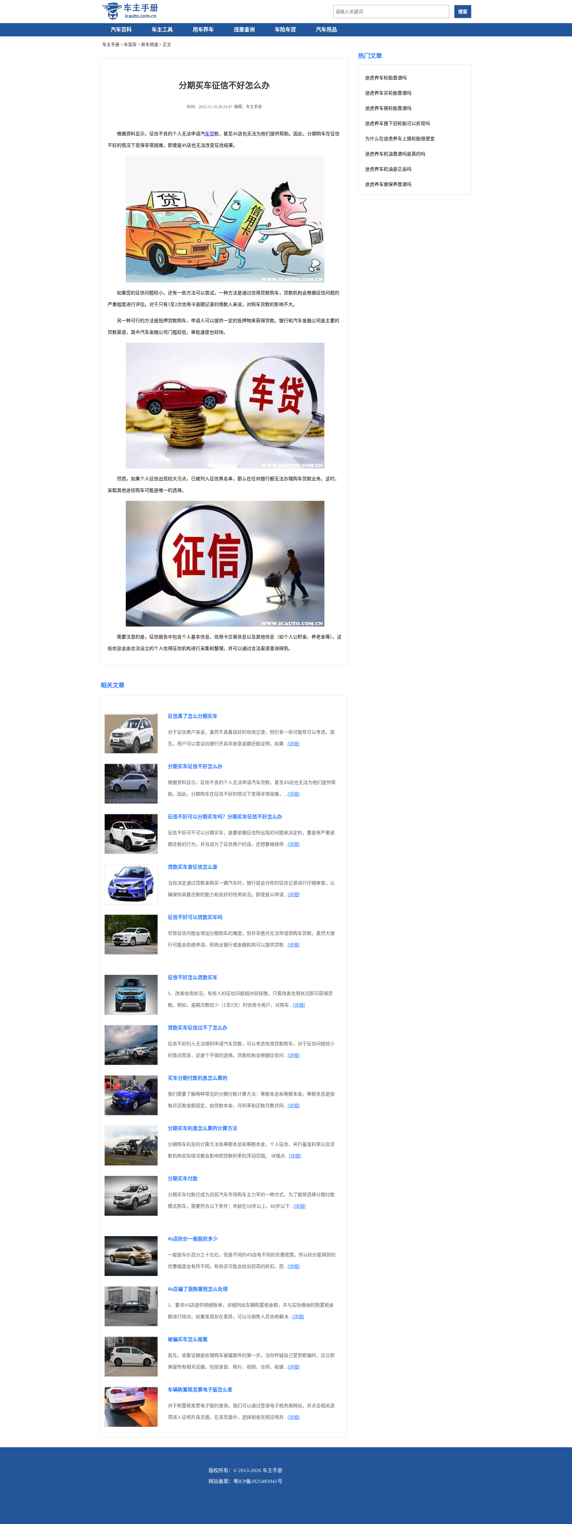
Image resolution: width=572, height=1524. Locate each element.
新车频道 (149, 44)
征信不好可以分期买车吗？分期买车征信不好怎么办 (225, 816)
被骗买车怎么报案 (188, 1339)
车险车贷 (285, 29)
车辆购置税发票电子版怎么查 (200, 1389)
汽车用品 (326, 29)
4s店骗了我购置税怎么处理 (198, 1289)
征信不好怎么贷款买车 (192, 977)
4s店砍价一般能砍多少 (193, 1238)
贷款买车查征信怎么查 (192, 867)
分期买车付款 (183, 1178)
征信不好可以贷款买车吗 (195, 917)
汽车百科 (121, 29)
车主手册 (110, 44)
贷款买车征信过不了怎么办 (197, 1027)
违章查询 (244, 29)
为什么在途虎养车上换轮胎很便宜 (400, 138)
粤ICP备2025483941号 (257, 1481)
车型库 (130, 44)
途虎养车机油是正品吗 (388, 169)
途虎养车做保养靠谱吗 (388, 184)
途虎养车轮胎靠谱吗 (386, 77)
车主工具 (162, 29)
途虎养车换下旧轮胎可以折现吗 (397, 123)
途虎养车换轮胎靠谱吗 (388, 108)
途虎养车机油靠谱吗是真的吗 (395, 154)
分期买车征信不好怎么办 (195, 766)
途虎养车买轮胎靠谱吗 (388, 93)
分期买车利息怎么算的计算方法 (202, 1128)
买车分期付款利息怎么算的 (197, 1078)
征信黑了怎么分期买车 (192, 716)
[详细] (294, 743)
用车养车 (203, 29)
